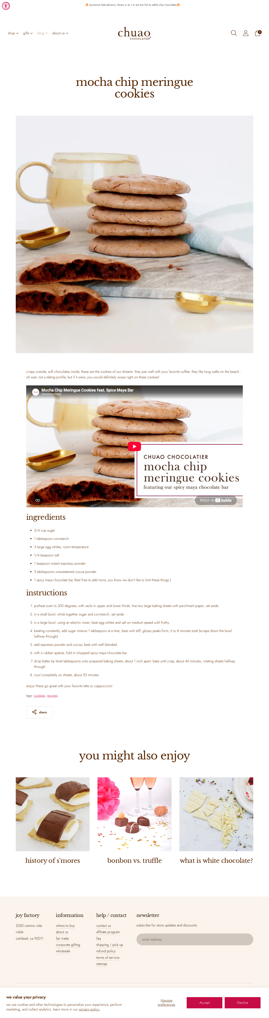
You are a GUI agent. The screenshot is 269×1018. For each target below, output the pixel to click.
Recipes (52, 695)
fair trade (62, 938)
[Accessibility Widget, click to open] (6, 6)
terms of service (107, 957)
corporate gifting (68, 944)
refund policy (106, 951)
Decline (242, 1002)
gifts (26, 33)
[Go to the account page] (245, 33)
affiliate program (108, 931)
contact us (103, 925)
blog (40, 33)
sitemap (101, 963)
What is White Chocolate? (216, 861)
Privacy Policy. (89, 1009)
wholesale (63, 951)
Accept (204, 1002)
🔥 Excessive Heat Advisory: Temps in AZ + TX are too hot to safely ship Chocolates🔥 (132, 5)
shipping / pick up (109, 944)
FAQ (98, 938)
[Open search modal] (233, 33)
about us (58, 33)
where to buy (65, 925)
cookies (39, 695)
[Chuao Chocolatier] (134, 33)
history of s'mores (52, 861)
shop (11, 33)
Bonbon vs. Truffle (134, 861)
